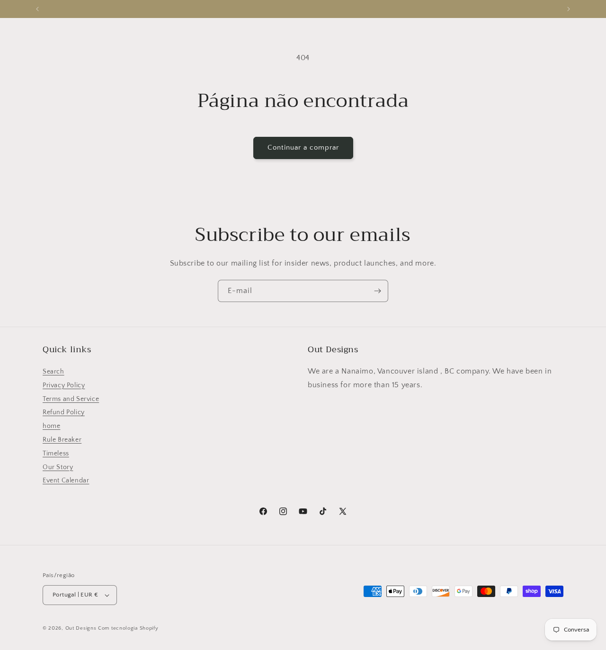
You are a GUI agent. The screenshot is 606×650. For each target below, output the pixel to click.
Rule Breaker (62, 440)
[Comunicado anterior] (37, 9)
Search (53, 371)
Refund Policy (64, 412)
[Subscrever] (377, 291)
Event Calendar (66, 480)
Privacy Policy (64, 385)
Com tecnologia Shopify (128, 628)
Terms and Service (71, 399)
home (51, 426)
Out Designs (81, 628)
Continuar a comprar (303, 147)
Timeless (56, 453)
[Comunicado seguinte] (568, 9)
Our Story (58, 467)
